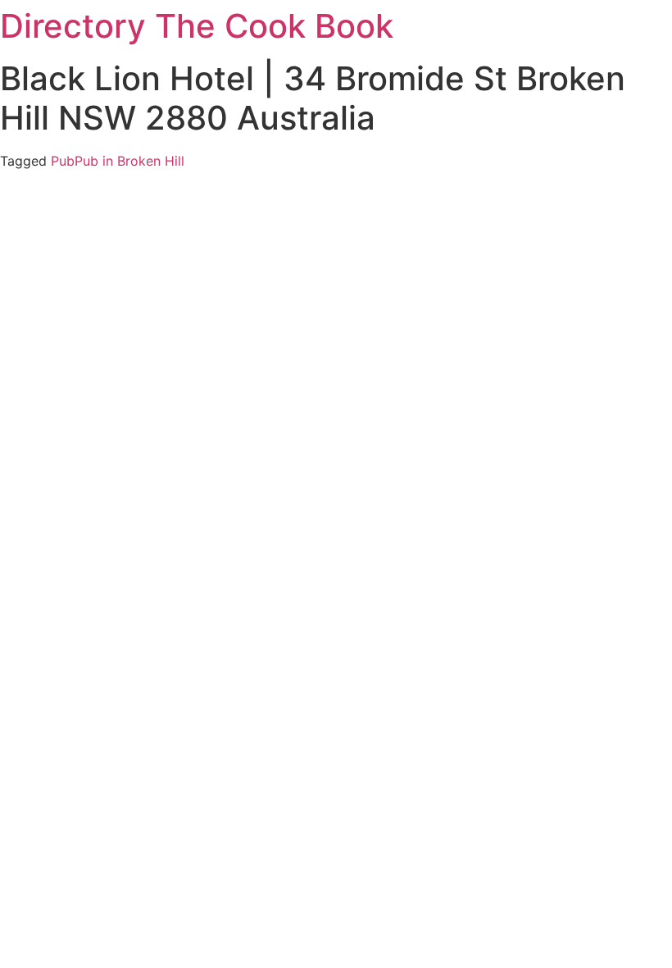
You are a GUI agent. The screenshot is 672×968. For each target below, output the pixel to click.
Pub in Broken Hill (129, 161)
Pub (63, 161)
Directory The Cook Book (196, 26)
